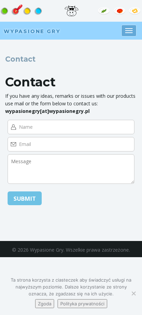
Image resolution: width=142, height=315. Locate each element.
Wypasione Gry (32, 31)
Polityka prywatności (82, 303)
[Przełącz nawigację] (128, 30)
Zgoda (44, 303)
